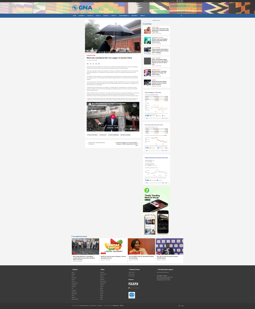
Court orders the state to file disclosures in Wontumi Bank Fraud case (160, 30)
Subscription (172, 1)
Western (73, 297)
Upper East (74, 292)
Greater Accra (75, 283)
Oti (72, 288)
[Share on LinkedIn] (96, 64)
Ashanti (73, 274)
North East (74, 284)
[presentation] (180, 236)
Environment (155, 37)
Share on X (103, 134)
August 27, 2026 (155, 33)
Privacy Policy (131, 276)
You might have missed (80, 236)
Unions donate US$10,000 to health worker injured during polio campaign (160, 51)
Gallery (101, 286)
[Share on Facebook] (88, 64)
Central (73, 279)
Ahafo (73, 272)
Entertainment (123, 15)
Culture (101, 276)
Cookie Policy (131, 274)
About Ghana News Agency (149, 1)
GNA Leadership (159, 1)
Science (105, 15)
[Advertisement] (113, 159)
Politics (89, 15)
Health (153, 47)
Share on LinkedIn (126, 134)
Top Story (160, 37)
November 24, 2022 (91, 60)
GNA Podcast (166, 1)
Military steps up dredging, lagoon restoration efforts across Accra (159, 40)
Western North (75, 299)
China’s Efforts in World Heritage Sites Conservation (96, 143)
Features (134, 15)
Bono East (74, 277)
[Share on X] (90, 64)
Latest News (147, 24)
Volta (73, 295)
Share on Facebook (93, 134)
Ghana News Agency (84, 305)
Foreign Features (91, 55)
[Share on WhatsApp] (93, 64)
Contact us (99, 305)
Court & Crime (155, 27)
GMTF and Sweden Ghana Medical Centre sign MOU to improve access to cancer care (160, 62)
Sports (113, 15)
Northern (74, 286)
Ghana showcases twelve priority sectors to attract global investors (159, 83)
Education (131, 253)
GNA (96, 60)
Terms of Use (131, 272)
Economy (81, 15)
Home (74, 15)
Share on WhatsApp (114, 134)
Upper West (74, 293)
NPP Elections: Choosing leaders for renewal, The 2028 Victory (159, 73)
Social (98, 15)
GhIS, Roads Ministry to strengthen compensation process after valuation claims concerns (84, 258)
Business (102, 272)
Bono (73, 276)
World (142, 15)
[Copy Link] (99, 64)
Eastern (73, 281)
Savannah (74, 290)
